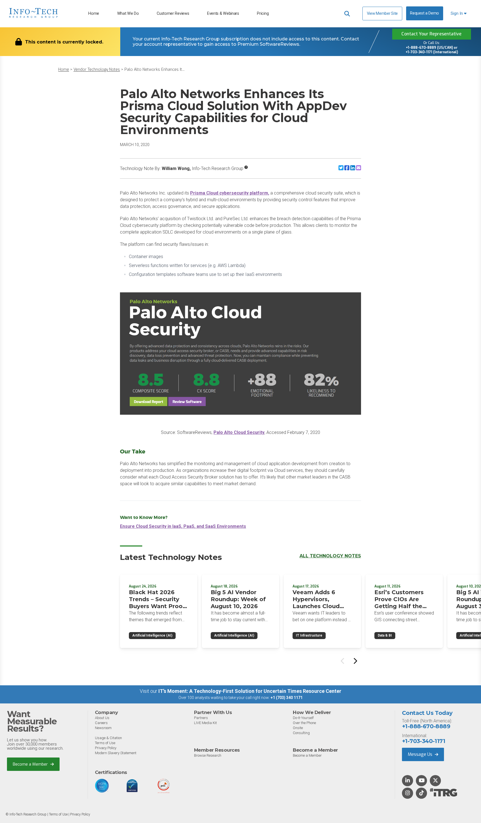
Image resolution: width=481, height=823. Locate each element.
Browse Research (207, 755)
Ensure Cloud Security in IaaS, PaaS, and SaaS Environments (183, 526)
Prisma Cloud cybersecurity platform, (229, 193)
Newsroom (103, 728)
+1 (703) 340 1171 (287, 697)
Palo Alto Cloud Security (238, 432)
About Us (102, 718)
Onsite (298, 728)
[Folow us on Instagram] (407, 793)
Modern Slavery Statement (115, 753)
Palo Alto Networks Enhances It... (154, 69)
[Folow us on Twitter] (435, 780)
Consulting (301, 733)
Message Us (420, 754)
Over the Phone (304, 723)
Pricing (263, 13)
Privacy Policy (105, 748)
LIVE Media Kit (205, 723)
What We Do (128, 13)
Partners (201, 718)
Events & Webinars (223, 13)
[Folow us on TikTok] (421, 793)
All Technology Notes (330, 556)
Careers (101, 723)
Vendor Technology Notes (96, 69)
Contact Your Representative (431, 34)
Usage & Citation (108, 738)
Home (93, 13)
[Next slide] (355, 661)
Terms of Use (105, 743)
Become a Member (31, 764)
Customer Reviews (173, 13)
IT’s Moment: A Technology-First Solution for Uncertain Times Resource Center (249, 691)
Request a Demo (424, 13)
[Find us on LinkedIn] (407, 780)
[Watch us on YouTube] (421, 780)
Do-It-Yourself (303, 718)
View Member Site (382, 13)
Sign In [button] (457, 13)
